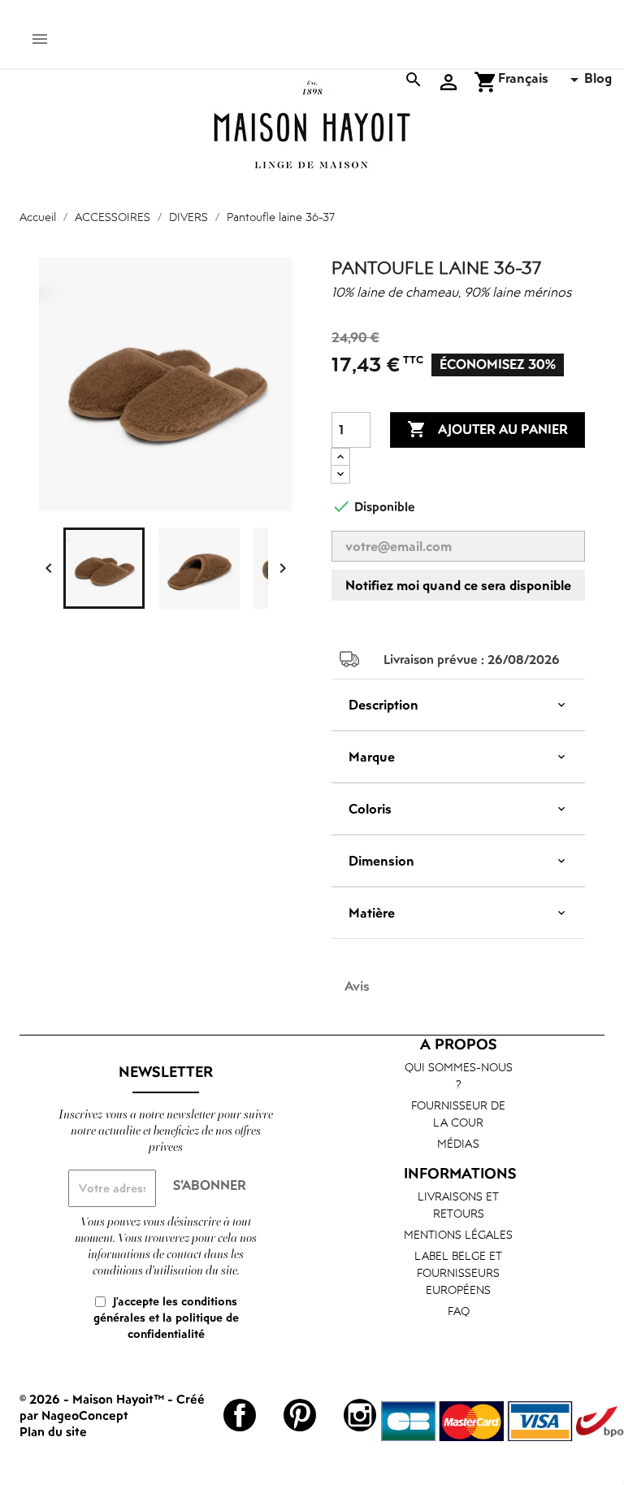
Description (383, 705)
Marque (372, 757)
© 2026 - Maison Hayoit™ (93, 1399)
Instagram (360, 1415)
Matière (372, 913)
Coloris (370, 809)
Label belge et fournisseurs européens (458, 1272)
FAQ (459, 1311)
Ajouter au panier (487, 429)
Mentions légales (458, 1234)
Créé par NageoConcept (112, 1407)
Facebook (239, 1415)
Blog (598, 78)
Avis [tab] (357, 986)
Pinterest (300, 1415)
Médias (458, 1143)
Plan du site (53, 1431)
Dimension (381, 861)
